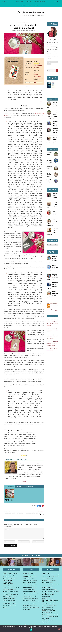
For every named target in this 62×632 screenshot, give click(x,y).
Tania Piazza (24, 607)
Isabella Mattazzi (46, 596)
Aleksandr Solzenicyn (26, 575)
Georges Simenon (25, 591)
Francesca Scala (54, 584)
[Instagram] (56, 245)
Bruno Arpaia (56, 575)
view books (56, 310)
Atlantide (11, 573)
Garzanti (12, 585)
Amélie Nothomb (29, 576)
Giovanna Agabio (53, 589)
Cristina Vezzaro (45, 576)
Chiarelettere (5, 578)
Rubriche (28, 1)
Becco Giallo (16, 573)
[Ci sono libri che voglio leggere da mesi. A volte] (27, 562)
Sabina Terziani (50, 614)
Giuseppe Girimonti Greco (49, 593)
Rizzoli (16, 603)
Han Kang (31, 593)
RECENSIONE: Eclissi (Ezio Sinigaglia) (9, 500)
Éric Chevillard (26, 609)
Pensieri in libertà (26, 5)
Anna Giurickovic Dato (32, 578)
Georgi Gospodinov (32, 591)
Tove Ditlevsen (30, 607)
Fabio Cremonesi (53, 580)
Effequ (5, 580)
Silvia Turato (45, 618)
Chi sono (36, 5)
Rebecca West (25, 603)
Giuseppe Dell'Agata (53, 591)
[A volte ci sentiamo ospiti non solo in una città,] (58, 562)
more (41, 101)
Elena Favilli (24, 584)
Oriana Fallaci (33, 600)
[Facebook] (3, 1)
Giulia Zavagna (45, 591)
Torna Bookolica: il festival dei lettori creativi (14, 513)
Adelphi (6, 573)
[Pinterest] (7, 1)
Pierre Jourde (36, 602)
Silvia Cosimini (56, 614)
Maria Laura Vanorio (45, 605)
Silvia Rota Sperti (54, 616)
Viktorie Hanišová (36, 607)
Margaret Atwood (35, 598)
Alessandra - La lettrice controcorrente (21, 30)
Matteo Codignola (50, 607)
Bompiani (5, 576)
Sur (15, 605)
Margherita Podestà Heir (48, 603)
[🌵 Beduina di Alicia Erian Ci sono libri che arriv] (12, 562)
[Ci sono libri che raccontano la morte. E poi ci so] (4, 562)
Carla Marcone (34, 580)
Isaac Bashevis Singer (33, 594)
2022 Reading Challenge (52, 303)
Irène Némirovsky (26, 594)
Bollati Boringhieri (11, 575)
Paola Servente (25, 602)
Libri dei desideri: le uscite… (49, 174)
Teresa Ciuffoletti (46, 621)
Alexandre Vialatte (33, 575)
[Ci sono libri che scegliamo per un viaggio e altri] (42, 562)
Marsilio (17, 591)
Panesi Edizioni (5, 602)
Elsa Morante (32, 585)
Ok (31, 629)
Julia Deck (24, 598)
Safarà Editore (5, 605)
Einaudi (9, 580)
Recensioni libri (19, 1)
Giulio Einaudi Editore (6, 587)
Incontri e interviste (39, 1)
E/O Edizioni (16, 578)
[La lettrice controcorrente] (31, 13)
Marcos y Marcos (12, 591)
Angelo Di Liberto (26, 578)
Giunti (17, 587)
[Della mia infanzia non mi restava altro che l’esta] (50, 562)
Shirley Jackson (27, 605)
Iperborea (11, 589)
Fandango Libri (7, 582)
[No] (60, 628)
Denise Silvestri (44, 578)
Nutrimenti (14, 600)
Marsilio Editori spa (6, 593)
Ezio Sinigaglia (38, 65)
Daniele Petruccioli (54, 576)
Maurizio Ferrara (51, 609)
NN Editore (5, 600)
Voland (5, 607)
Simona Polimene (34, 605)
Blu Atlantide (5, 575)
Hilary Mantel (36, 593)
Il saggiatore (6, 589)
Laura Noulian (52, 596)
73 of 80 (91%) (49, 309)
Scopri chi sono (52, 63)
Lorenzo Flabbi (56, 600)
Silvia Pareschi (46, 616)
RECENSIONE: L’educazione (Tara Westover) (52, 330)
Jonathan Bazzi (34, 596)
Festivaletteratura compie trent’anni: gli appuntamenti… (50, 161)
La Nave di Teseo (6, 591)
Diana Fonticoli (50, 578)
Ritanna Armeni (31, 603)
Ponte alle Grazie (12, 602)
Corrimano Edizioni (11, 578)
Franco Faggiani (32, 589)
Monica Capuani (49, 610)
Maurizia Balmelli (45, 609)
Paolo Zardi (30, 602)
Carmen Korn (25, 582)
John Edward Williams (27, 596)
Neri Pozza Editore (13, 596)
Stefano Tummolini (47, 620)
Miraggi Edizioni (7, 594)
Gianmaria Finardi (47, 587)
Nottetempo (10, 600)
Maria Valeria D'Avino (52, 605)
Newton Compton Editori (9, 598)
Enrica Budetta (46, 580)
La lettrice (52, 304)
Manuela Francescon (50, 601)
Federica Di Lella (47, 582)
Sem (14, 605)
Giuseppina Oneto (48, 594)
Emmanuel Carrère (27, 587)
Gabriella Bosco (52, 585)
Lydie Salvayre (28, 598)
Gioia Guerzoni (46, 589)
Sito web (24, 481)
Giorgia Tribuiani (26, 593)
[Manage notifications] (59, 629)
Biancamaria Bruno (47, 575)
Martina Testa (45, 607)
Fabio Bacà (34, 587)
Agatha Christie (28, 573)
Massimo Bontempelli (26, 600)
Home (20, 22)
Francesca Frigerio (46, 584)
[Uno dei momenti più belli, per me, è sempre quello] (35, 562)
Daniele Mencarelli (32, 582)
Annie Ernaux (25, 580)
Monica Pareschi (47, 612)
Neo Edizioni (6, 596)
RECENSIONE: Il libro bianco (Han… (49, 168)
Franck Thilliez (26, 589)
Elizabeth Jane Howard (32, 584)
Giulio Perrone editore (13, 587)
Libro (35, 82)
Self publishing (10, 605)
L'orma (15, 589)
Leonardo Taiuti (45, 598)
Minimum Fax (12, 593)
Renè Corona (44, 614)
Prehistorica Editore (9, 603)
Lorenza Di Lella (48, 600)
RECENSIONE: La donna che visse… (49, 154)
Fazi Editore (8, 583)
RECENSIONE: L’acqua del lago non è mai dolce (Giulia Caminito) (52, 343)
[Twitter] (5, 1)
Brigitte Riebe (29, 580)
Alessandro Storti (46, 573)
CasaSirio (10, 576)
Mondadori (14, 594)
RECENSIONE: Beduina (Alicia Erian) (55, 123)
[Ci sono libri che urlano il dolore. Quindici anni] (19, 562)
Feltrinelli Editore (7, 585)
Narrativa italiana (38, 78)
